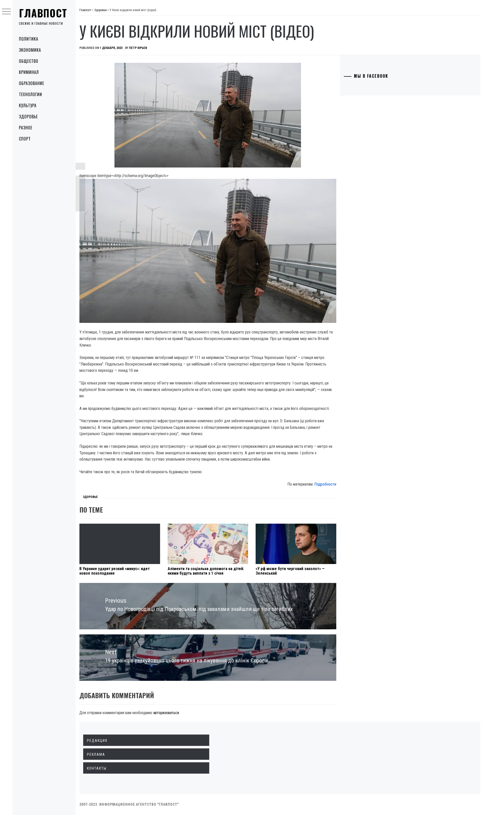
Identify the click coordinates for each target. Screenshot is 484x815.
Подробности (325, 484)
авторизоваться (166, 712)
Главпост (43, 12)
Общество (28, 61)
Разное (25, 128)
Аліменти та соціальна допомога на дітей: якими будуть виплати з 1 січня (206, 571)
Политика (28, 39)
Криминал (29, 72)
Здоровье (28, 117)
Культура (28, 105)
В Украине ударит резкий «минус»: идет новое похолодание (114, 571)
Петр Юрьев (138, 48)
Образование (31, 83)
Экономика (30, 50)
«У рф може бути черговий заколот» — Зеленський (290, 571)
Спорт (25, 139)
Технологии (30, 94)
